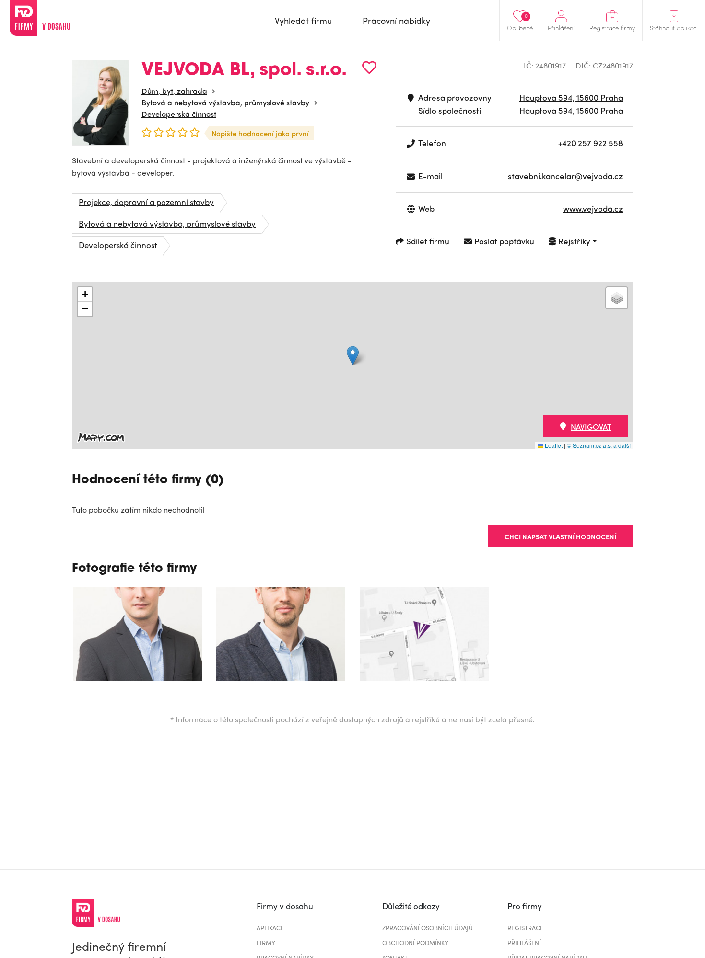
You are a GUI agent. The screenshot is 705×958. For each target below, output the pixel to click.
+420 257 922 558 (590, 142)
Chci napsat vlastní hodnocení (560, 536)
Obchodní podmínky (415, 942)
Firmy (266, 942)
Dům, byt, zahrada (174, 90)
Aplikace (270, 927)
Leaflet (553, 445)
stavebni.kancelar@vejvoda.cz (565, 176)
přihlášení (524, 942)
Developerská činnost (178, 113)
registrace (525, 927)
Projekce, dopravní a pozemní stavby (146, 201)
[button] (353, 355)
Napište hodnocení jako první (260, 133)
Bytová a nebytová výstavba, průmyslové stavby (225, 102)
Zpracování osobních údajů (427, 927)
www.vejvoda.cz (593, 208)
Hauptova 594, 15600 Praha (571, 97)
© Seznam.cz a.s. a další (599, 445)
